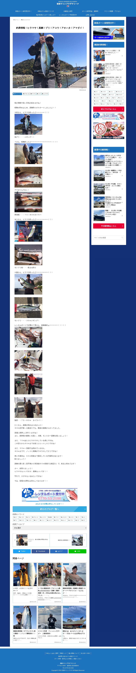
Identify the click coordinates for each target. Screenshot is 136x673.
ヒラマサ (46, 93)
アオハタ (27, 93)
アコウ (33, 93)
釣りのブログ (18, 93)
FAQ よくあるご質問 (52, 653)
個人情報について (74, 653)
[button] (122, 238)
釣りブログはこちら (108, 109)
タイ (39, 93)
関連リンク (63, 653)
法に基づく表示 (85, 653)
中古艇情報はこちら (108, 226)
